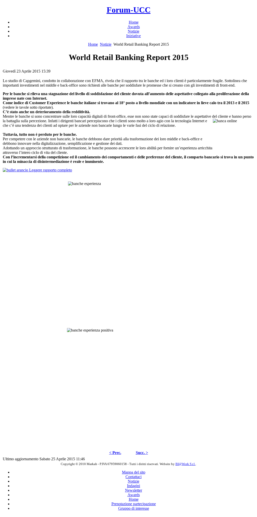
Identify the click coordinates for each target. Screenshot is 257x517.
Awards (133, 495)
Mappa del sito (133, 472)
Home (93, 44)
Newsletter (133, 490)
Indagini (133, 486)
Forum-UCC (129, 9)
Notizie (105, 44)
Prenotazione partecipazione (133, 504)
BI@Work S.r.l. (185, 464)
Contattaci (133, 477)
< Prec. (115, 452)
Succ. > (142, 452)
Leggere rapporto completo (50, 170)
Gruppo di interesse (133, 508)
